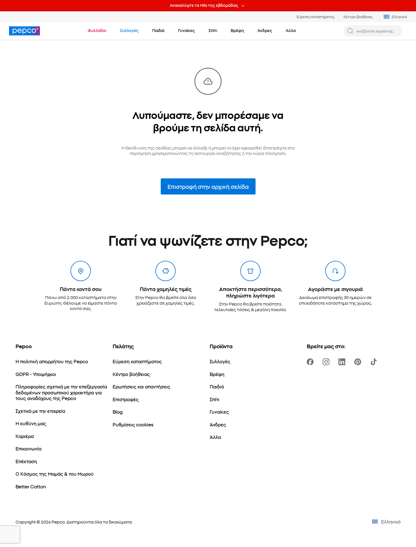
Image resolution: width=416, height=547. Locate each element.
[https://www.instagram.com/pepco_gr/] (327, 361)
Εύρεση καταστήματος (315, 16)
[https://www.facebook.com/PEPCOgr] (311, 361)
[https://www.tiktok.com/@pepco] (374, 361)
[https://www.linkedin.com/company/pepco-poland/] (343, 361)
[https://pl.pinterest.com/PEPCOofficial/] (358, 361)
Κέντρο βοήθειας (358, 16)
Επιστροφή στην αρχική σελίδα (208, 186)
